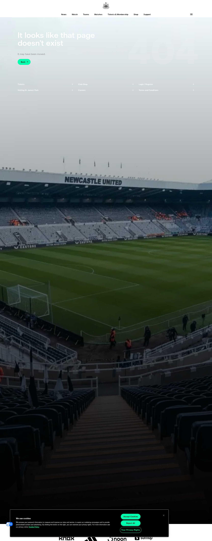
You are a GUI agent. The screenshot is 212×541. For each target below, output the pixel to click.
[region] (89, 523)
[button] (9, 524)
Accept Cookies (130, 516)
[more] (191, 14)
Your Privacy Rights (130, 530)
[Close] (163, 515)
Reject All (130, 523)
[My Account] (185, 14)
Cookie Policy (34, 527)
